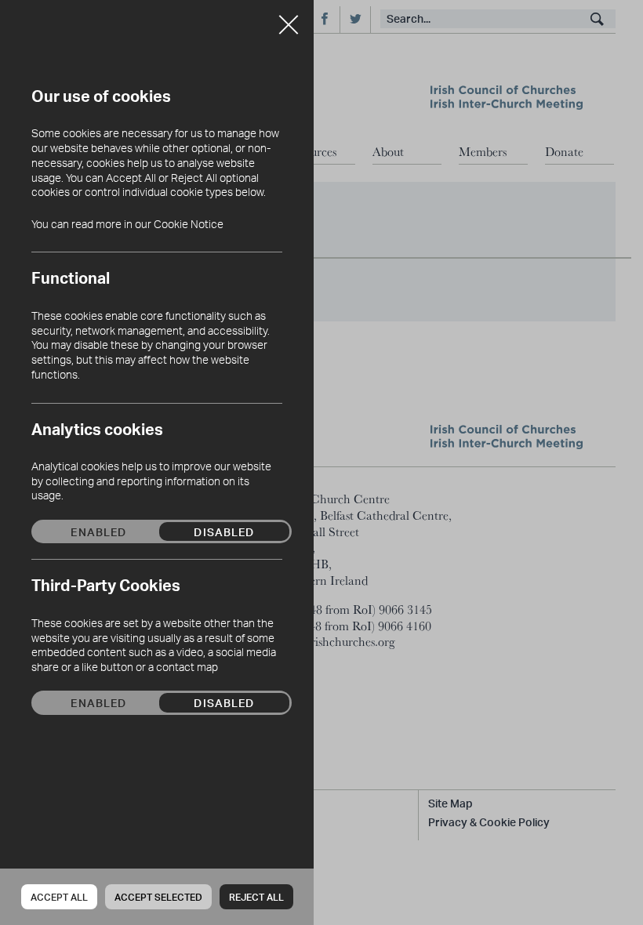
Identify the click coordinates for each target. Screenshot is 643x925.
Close (288, 18)
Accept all (59, 897)
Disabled (224, 531)
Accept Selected (158, 897)
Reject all (256, 897)
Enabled (98, 531)
